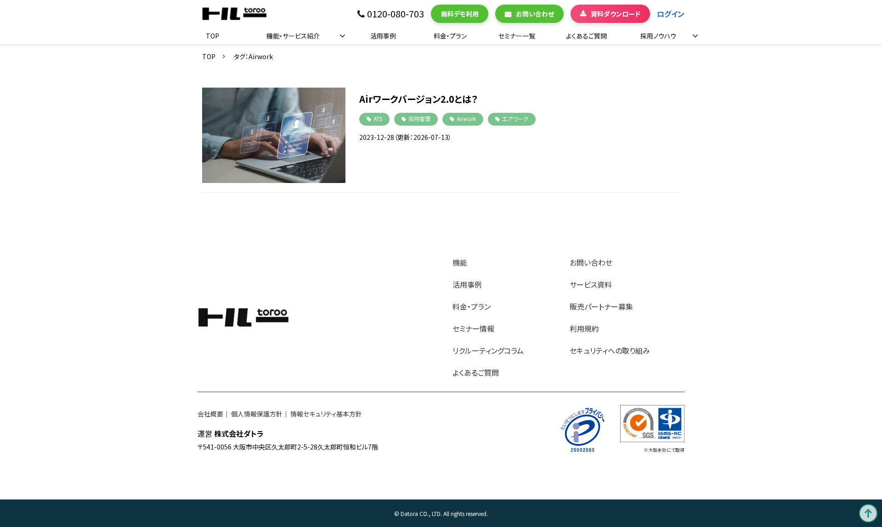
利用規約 (584, 328)
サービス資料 (591, 284)
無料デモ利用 (460, 13)
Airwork (466, 118)
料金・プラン (450, 35)
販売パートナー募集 (601, 306)
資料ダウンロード (615, 13)
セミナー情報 (473, 328)
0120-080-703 (395, 14)
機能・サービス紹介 (293, 35)
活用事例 (383, 35)
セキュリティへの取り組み (610, 350)
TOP (212, 35)
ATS (377, 118)
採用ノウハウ (658, 35)
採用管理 (419, 118)
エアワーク (515, 118)
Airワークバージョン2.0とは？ (418, 98)
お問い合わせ (535, 13)
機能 (459, 262)
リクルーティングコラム (488, 350)
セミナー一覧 (516, 35)
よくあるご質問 (586, 35)
